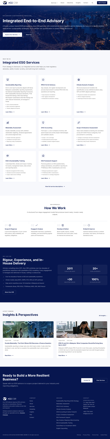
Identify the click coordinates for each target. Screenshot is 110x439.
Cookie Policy (104, 434)
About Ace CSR (9, 292)
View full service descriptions (54, 186)
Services (53, 3)
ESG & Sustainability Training (64, 423)
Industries (70, 2)
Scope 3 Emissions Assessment (65, 414)
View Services (100, 380)
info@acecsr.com (88, 413)
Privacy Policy (86, 434)
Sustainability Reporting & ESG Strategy (67, 401)
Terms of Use (95, 434)
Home (31, 401)
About (62, 2)
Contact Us (87, 380)
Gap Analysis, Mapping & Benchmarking (67, 420)
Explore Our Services (11, 34)
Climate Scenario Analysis (63, 409)
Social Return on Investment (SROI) (66, 425)
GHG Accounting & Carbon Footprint (66, 412)
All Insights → (103, 315)
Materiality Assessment (62, 403)
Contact (85, 2)
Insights (78, 2)
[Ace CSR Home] (10, 2)
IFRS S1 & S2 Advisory (62, 406)
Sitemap (79, 434)
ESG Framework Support (63, 417)
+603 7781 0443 (88, 411)
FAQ (31, 414)
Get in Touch (102, 2)
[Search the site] (92, 2)
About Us (28, 34)
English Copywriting (61, 428)
